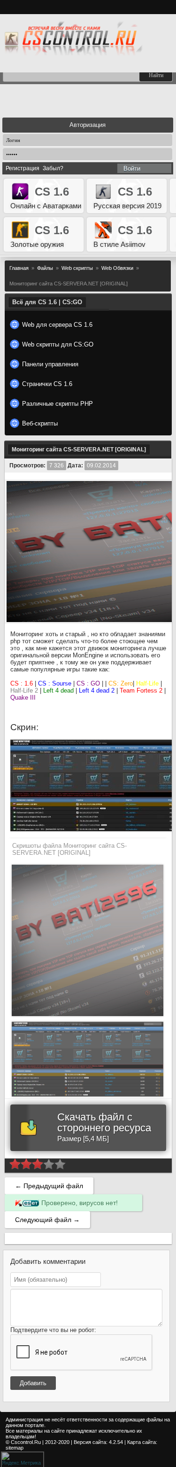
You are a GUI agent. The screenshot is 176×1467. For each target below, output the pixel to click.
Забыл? (53, 168)
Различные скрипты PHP (57, 403)
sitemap (14, 1448)
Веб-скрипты (40, 423)
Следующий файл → (47, 1219)
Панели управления (50, 364)
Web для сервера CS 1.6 (57, 324)
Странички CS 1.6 (47, 383)
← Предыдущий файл (49, 1186)
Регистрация (22, 168)
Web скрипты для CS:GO (57, 344)
